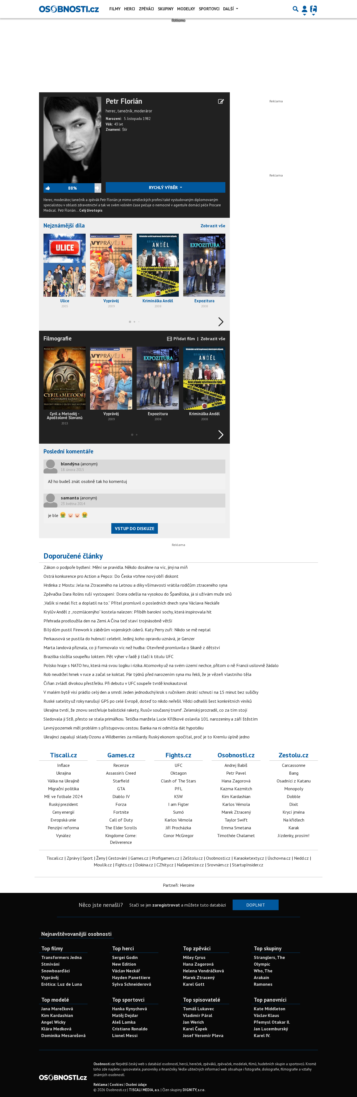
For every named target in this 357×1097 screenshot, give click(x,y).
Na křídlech (293, 820)
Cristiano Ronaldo (130, 1028)
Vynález (63, 835)
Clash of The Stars (178, 781)
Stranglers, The (269, 957)
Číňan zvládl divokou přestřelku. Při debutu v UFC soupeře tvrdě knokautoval (115, 683)
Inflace (63, 765)
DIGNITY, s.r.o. (194, 1090)
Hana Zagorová (235, 781)
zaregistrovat (166, 905)
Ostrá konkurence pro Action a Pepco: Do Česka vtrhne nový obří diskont (111, 576)
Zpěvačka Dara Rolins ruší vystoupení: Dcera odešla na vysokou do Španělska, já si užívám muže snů (138, 594)
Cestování (117, 858)
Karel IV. (262, 1035)
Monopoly (293, 788)
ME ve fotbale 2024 (63, 796)
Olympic (262, 964)
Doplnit (255, 905)
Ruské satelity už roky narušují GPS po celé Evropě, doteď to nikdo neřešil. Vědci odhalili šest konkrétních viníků (148, 701)
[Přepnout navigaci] (304, 9)
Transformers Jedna (61, 957)
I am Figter (178, 804)
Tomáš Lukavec (198, 1008)
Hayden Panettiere (131, 977)
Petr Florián (124, 101)
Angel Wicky (53, 1022)
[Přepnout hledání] (295, 9)
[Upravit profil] (221, 101)
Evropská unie (63, 820)
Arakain (261, 977)
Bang (293, 773)
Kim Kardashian (236, 796)
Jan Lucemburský (271, 1028)
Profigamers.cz (165, 858)
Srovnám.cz (218, 865)
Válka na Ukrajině (63, 781)
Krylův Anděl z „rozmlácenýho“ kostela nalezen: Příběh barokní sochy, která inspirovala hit (128, 612)
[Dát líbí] (56, 188)
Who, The (263, 970)
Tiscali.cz (63, 755)
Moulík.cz (103, 865)
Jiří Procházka (178, 827)
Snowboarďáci (55, 970)
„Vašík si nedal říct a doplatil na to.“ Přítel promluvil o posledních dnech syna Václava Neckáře (131, 603)
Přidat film (183, 338)
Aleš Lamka (124, 1022)
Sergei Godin (125, 957)
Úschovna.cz (279, 858)
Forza (120, 804)
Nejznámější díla (64, 225)
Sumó (178, 812)
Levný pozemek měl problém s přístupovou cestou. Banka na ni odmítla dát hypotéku (124, 728)
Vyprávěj (50, 977)
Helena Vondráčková (203, 970)
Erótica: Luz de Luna (61, 984)
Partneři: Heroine (178, 885)
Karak (293, 827)
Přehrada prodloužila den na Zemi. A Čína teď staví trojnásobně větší (108, 621)
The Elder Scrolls (121, 827)
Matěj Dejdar (125, 1015)
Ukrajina (63, 773)
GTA (121, 788)
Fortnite (121, 812)
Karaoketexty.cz (249, 858)
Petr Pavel (236, 773)
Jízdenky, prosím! (293, 835)
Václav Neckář (126, 970)
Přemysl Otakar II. (272, 1022)
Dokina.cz (144, 865)
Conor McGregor (178, 835)
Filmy (114, 8)
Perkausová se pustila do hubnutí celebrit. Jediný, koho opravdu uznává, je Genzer (119, 638)
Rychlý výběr (164, 187)
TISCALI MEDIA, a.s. (144, 1090)
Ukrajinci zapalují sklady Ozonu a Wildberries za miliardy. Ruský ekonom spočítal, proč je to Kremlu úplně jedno (147, 737)
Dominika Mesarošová (63, 1035)
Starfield (121, 781)
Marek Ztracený (236, 812)
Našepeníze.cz (190, 865)
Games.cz (121, 755)
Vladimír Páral (197, 1015)
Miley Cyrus (194, 957)
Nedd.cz (301, 858)
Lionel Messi (125, 1035)
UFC (178, 765)
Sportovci (209, 8)
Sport (88, 858)
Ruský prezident (63, 804)
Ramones (263, 984)
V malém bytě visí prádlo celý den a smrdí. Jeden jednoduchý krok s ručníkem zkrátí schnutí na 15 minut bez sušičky (151, 692)
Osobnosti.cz (236, 755)
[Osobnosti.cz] (69, 9)
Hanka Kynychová (129, 1008)
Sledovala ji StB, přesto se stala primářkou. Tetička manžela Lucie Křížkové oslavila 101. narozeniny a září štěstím (151, 719)
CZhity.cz (164, 865)
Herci (129, 8)
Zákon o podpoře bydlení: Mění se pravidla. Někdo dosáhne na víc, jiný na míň (116, 567)
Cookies (116, 1084)
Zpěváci (146, 8)
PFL (178, 788)
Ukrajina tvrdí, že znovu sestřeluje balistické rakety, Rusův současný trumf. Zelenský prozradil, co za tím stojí (145, 710)
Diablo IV (121, 796)
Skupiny (165, 8)
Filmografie (58, 338)
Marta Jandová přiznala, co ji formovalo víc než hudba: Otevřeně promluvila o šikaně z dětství (132, 647)
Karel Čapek (195, 1028)
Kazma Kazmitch (236, 788)
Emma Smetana (236, 827)
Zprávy (73, 858)
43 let (118, 124)
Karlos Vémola (178, 820)
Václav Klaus (266, 1015)
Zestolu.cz (293, 755)
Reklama (100, 1084)
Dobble (293, 796)
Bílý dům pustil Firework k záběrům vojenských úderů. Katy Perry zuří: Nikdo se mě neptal (127, 629)
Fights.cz (178, 755)
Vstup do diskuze (134, 528)
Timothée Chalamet (236, 835)
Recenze (121, 765)
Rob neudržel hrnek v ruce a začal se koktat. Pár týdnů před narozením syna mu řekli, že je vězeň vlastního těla (147, 674)
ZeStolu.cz (193, 858)
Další (229, 8)
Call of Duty (121, 820)
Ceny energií (63, 812)
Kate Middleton (269, 1008)
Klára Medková (56, 1028)
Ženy (100, 858)
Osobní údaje (136, 1084)
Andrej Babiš (236, 765)
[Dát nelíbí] (89, 188)
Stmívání (50, 964)
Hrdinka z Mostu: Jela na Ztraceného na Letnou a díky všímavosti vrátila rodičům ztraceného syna (135, 585)
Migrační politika (63, 788)
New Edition (124, 964)
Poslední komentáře (68, 451)
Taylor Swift (236, 820)
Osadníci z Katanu (294, 781)
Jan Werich (193, 1022)
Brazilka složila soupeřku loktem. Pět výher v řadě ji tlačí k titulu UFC (108, 656)
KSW (178, 796)
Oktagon (178, 773)
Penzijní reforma (63, 827)
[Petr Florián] (72, 139)
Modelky (186, 8)
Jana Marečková (57, 1008)
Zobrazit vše (213, 225)
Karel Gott (193, 984)
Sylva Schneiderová (131, 984)
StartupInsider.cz (247, 865)
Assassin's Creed (121, 773)
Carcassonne (293, 765)
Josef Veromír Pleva (203, 1035)
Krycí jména (294, 812)
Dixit (293, 804)
